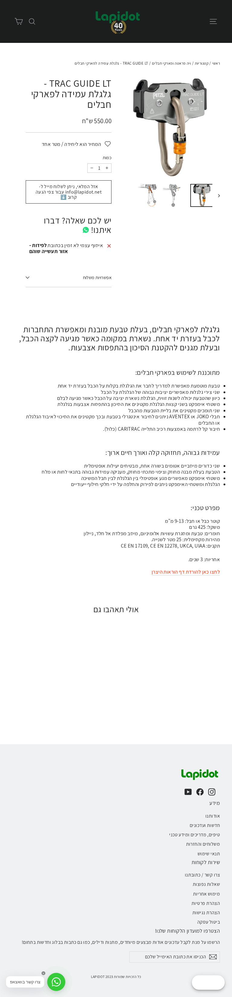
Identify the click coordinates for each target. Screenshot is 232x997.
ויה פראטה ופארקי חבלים (171, 63)
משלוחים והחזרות (203, 844)
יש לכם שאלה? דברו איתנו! (77, 225)
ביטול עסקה (208, 922)
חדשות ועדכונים (205, 825)
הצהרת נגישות (206, 912)
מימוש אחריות (206, 894)
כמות (107, 157)
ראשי (216, 63)
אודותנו (212, 816)
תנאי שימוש (209, 854)
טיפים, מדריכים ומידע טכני (194, 834)
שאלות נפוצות (206, 884)
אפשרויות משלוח (97, 277)
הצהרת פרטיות (206, 903)
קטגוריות (201, 63)
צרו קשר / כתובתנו (202, 875)
